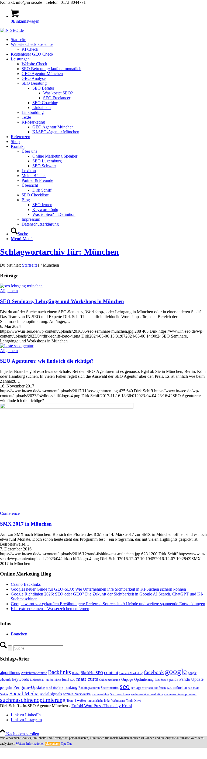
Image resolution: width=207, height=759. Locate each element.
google (176, 671)
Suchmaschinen (120, 694)
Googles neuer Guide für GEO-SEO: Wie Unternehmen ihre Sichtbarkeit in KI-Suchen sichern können (98, 589)
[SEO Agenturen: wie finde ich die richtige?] (16, 345)
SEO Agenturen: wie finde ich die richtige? (47, 361)
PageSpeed (161, 679)
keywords (20, 679)
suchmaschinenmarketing (147, 694)
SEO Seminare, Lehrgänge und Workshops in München (62, 301)
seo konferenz (157, 688)
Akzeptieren (52, 744)
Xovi (137, 700)
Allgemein (9, 290)
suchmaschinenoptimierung (32, 700)
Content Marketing (131, 673)
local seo (68, 680)
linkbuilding (53, 679)
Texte (70, 701)
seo (125, 686)
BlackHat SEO (92, 672)
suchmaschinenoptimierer (180, 694)
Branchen (19, 634)
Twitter (80, 700)
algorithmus (10, 672)
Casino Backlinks (26, 584)
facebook (154, 672)
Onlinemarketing (109, 679)
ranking (70, 687)
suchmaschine (100, 694)
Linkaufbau (37, 679)
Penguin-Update (29, 687)
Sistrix (4, 694)
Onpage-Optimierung (137, 680)
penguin (6, 687)
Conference (10, 513)
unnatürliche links (99, 700)
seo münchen (177, 687)
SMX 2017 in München (26, 524)
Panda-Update (191, 679)
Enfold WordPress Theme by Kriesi (101, 705)
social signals (51, 694)
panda (173, 680)
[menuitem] (109, 39)
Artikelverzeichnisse (34, 673)
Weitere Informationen (30, 744)
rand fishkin (54, 688)
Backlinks (59, 672)
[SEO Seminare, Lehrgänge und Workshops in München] (21, 286)
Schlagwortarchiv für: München (59, 252)
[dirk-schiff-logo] (12, 30)
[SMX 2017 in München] (66, 407)
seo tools (193, 687)
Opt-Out (66, 744)
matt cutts (87, 679)
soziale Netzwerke (77, 694)
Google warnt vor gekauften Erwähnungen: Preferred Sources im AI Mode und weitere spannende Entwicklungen (108, 603)
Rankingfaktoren (89, 688)
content (111, 672)
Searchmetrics (110, 687)
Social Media (24, 693)
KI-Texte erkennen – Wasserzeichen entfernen (50, 608)
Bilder (76, 673)
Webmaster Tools (122, 700)
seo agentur (139, 688)
